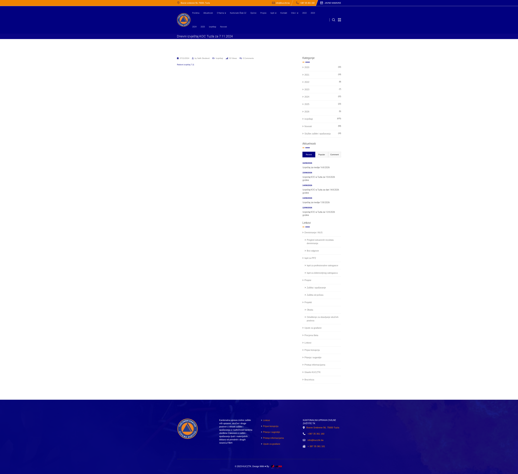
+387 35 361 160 (307, 3)
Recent (309, 154)
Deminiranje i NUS (313, 232)
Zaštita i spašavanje (316, 288)
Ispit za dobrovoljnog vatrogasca (322, 273)
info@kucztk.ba (283, 3)
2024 (194, 27)
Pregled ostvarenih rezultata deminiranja (320, 242)
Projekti (308, 302)
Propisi (263, 13)
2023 (313, 13)
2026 (306, 111)
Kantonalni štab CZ (238, 13)
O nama (220, 13)
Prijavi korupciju (312, 350)
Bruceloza (309, 379)
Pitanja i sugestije (312, 357)
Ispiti (272, 13)
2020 (306, 67)
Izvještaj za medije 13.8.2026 (316, 202)
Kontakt (283, 13)
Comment (334, 154)
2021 (306, 75)
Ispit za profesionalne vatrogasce (322, 265)
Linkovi (307, 343)
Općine (253, 13)
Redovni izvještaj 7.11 (185, 65)
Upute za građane (313, 328)
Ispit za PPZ (310, 258)
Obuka (310, 310)
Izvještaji (212, 27)
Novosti (223, 27)
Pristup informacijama (314, 365)
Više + (293, 13)
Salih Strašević (203, 58)
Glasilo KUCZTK (312, 372)
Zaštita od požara (315, 295)
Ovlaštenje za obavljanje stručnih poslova (322, 319)
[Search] (333, 19)
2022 (304, 13)
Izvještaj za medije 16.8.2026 (316, 167)
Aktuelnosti (208, 13)
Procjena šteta (311, 335)
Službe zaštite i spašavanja (317, 134)
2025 (203, 27)
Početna (195, 13)
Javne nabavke (333, 3)
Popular (321, 154)
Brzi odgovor (313, 251)
